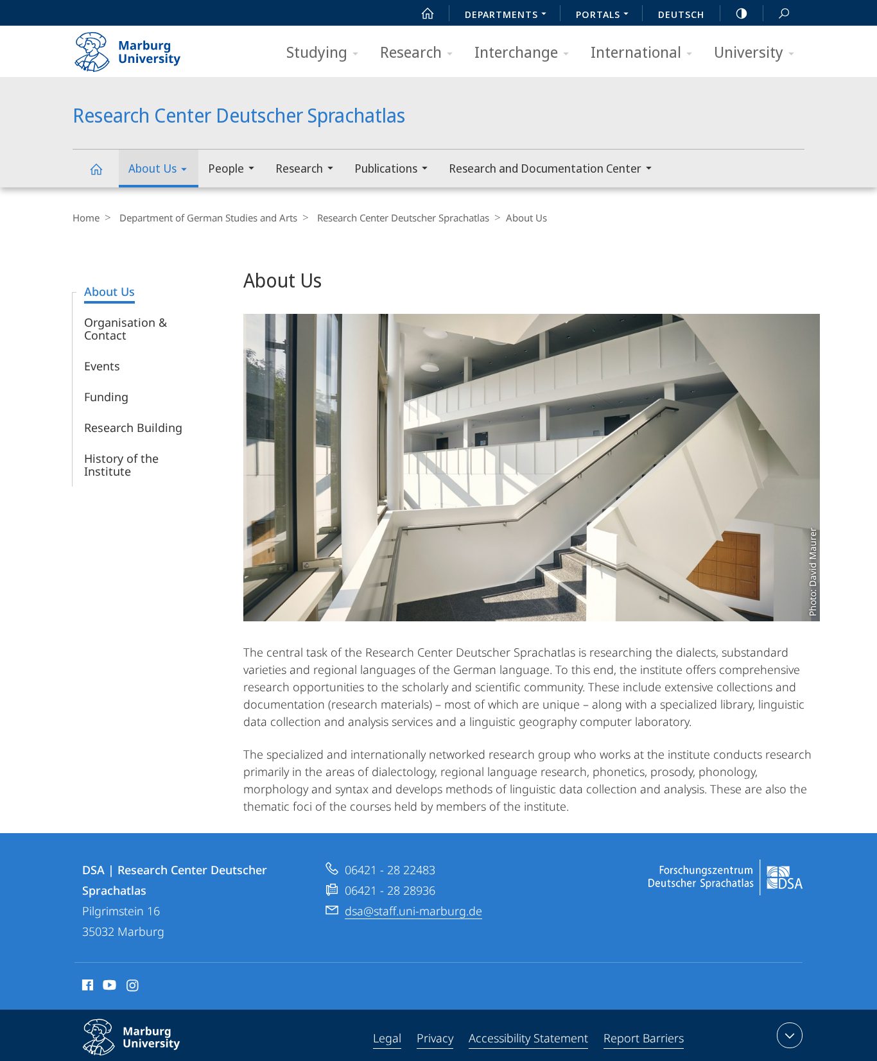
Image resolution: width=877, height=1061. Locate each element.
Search (783, 13)
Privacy (435, 1038)
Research (411, 51)
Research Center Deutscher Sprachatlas (96, 168)
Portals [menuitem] (598, 14)
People (226, 168)
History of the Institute (121, 465)
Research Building (133, 427)
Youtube (108, 987)
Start (427, 13)
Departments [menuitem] (501, 14)
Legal (387, 1038)
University (748, 51)
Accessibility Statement (528, 1038)
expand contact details (790, 1035)
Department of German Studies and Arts (208, 217)
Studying (316, 51)
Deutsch (681, 14)
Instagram (133, 987)
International (636, 51)
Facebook (86, 987)
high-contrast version (741, 13)
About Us (152, 168)
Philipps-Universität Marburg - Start (153, 47)
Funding (106, 396)
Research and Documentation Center (545, 168)
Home (86, 217)
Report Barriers (643, 1038)
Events (102, 366)
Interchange (516, 51)
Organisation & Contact (125, 329)
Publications (385, 168)
